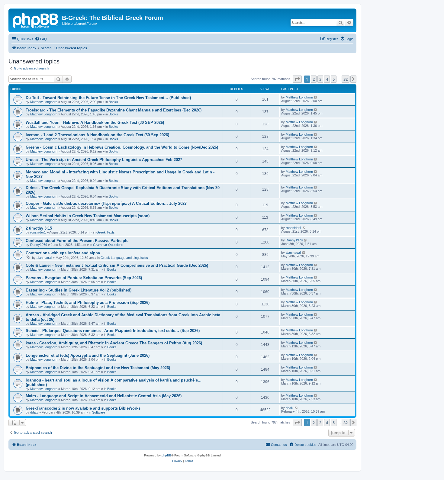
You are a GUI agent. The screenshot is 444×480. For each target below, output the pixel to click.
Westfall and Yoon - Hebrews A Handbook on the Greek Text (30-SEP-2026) (95, 122)
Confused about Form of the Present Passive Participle (77, 240)
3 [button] (320, 79)
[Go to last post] (316, 97)
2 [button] (314, 79)
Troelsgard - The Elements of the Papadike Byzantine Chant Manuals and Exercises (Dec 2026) (113, 110)
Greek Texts (105, 232)
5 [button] (334, 79)
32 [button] (345, 79)
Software (98, 412)
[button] (297, 79)
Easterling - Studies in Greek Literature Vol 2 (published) (78, 290)
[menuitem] (41, 39)
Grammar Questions (108, 244)
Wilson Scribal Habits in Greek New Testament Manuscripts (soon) (88, 216)
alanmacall (44, 257)
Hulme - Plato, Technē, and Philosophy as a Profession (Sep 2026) (88, 302)
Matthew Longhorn (43, 102)
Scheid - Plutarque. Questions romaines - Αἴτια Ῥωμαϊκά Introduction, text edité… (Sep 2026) (113, 330)
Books (113, 102)
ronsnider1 (38, 232)
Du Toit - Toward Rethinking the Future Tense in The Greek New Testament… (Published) (108, 97)
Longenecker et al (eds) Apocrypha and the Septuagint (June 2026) (88, 355)
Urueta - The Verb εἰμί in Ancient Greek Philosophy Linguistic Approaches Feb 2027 (104, 159)
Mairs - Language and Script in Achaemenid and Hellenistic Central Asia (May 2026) (104, 396)
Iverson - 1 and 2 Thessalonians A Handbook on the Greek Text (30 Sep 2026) (97, 135)
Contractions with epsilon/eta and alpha (63, 253)
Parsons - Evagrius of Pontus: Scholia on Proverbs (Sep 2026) (84, 277)
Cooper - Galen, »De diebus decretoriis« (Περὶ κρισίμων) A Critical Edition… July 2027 (106, 203)
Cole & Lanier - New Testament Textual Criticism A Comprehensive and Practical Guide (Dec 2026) (117, 265)
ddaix (34, 412)
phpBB (166, 455)
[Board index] (36, 19)
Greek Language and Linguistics (124, 257)
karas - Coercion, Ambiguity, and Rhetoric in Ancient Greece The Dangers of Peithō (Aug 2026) (114, 343)
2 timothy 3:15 (39, 228)
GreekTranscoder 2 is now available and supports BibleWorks (83, 408)
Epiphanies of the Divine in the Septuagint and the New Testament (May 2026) (98, 368)
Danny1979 (38, 244)
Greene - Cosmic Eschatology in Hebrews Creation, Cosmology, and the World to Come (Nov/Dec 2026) (122, 147)
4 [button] (327, 79)
